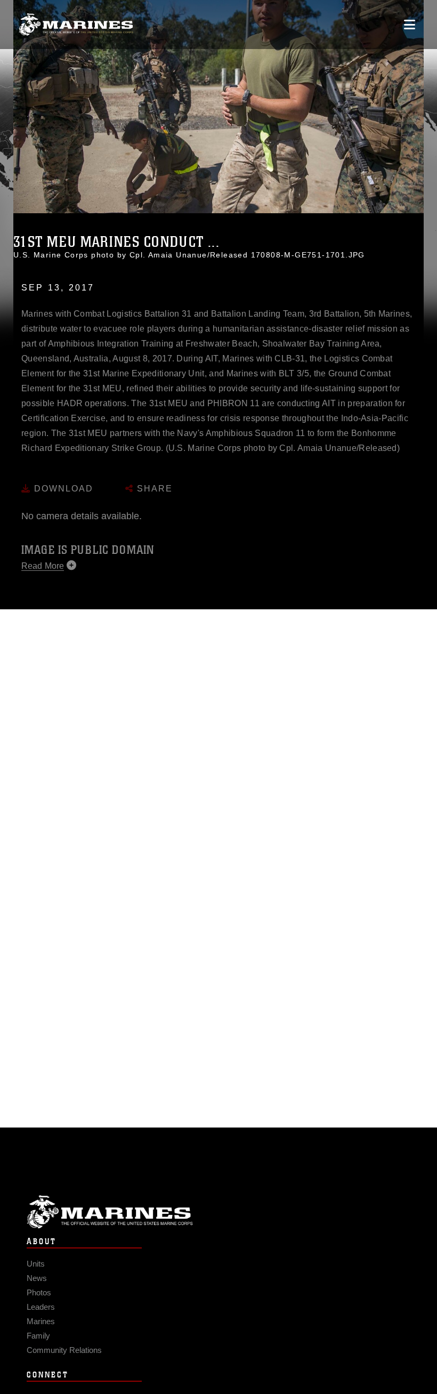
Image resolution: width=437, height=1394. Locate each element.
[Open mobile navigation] (409, 24)
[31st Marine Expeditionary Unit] (76, 24)
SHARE (153, 478)
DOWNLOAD (62, 478)
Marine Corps (218, 1212)
